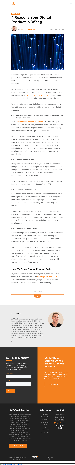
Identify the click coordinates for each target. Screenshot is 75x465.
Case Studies (45, 417)
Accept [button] (38, 462)
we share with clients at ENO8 (38, 95)
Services (45, 414)
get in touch (18, 446)
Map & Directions (60, 423)
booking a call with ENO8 (47, 277)
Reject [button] (44, 462)
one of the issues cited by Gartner (29, 122)
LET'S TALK (53, 384)
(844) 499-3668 (61, 427)
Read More (50, 462)
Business (15, 14)
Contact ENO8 (45, 430)
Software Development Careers (45, 422)
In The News (45, 432)
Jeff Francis (28, 29)
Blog (45, 427)
